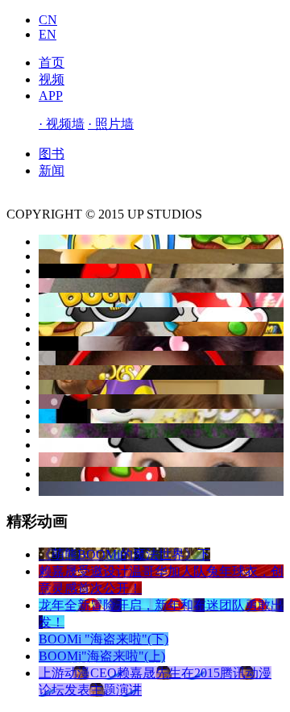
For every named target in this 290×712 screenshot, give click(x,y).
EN (47, 34)
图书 (51, 153)
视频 (51, 79)
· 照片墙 (111, 124)
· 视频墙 (62, 124)
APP (51, 95)
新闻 (51, 170)
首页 (51, 62)
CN (48, 20)
